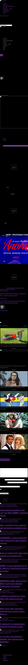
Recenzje (5, 4)
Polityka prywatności (7, 655)
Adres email (3, 482)
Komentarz (3, 467)
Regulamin (5, 660)
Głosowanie (6, 10)
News (4, 3)
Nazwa (2, 479)
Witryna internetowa (5, 485)
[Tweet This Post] (15, 132)
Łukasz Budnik (4, 95)
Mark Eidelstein (17, 288)
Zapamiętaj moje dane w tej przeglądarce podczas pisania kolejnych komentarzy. (14, 490)
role (5, 223)
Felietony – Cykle (7, 9)
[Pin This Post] (15, 133)
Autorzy (4, 657)
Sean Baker (12, 289)
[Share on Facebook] (15, 130)
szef (8, 187)
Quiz (4, 13)
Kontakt (5, 658)
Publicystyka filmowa (8, 6)
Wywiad (5, 7)
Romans (7, 289)
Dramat (11, 288)
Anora (7, 288)
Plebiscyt (5, 11)
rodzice (12, 193)
